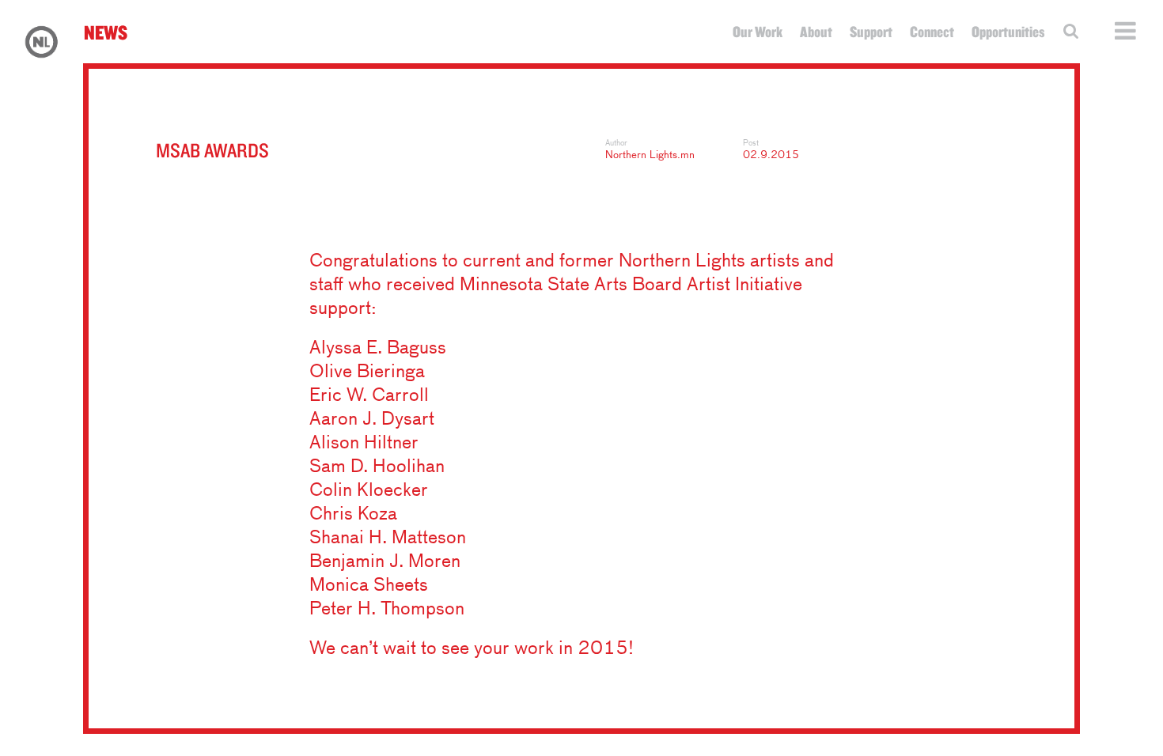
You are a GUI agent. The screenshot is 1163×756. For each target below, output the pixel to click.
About (816, 31)
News (105, 32)
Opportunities (1008, 31)
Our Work (757, 31)
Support (871, 31)
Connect (932, 31)
